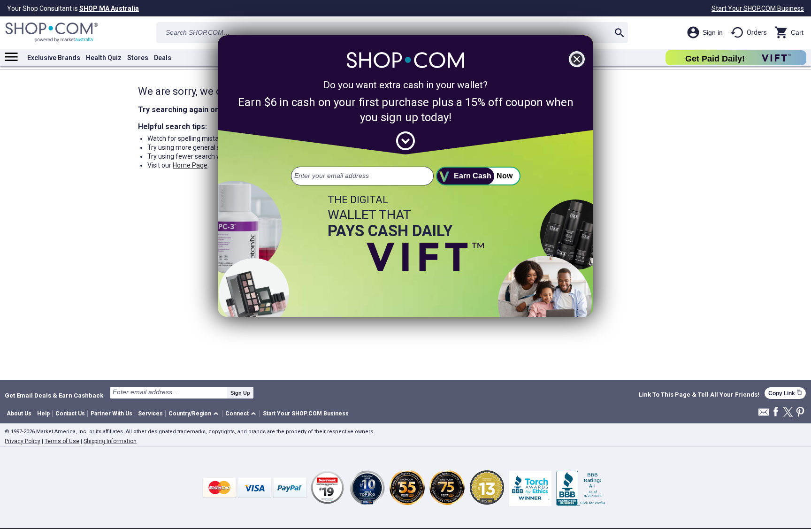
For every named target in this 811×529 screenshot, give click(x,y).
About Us (19, 413)
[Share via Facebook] (776, 412)
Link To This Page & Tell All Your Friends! (699, 394)
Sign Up (240, 393)
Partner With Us (111, 413)
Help (43, 413)
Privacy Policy (22, 441)
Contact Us (70, 413)
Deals (162, 57)
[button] (195, 413)
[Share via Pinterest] (800, 413)
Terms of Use (62, 441)
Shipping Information (110, 441)
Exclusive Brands (53, 57)
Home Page (190, 165)
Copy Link (785, 393)
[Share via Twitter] (788, 413)
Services (150, 413)
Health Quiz (104, 57)
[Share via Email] (763, 414)
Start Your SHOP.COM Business (758, 8)
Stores (137, 57)
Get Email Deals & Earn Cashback (54, 395)
